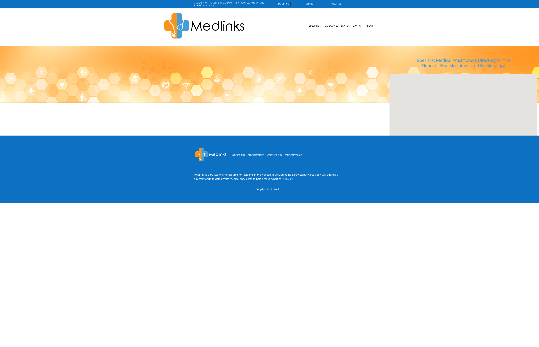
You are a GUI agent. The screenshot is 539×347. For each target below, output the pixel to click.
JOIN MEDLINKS (238, 155)
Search (345, 25)
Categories (331, 25)
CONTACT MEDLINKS (293, 155)
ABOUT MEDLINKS (274, 155)
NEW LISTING (283, 4)
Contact (358, 25)
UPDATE (309, 4)
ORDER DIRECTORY (255, 155)
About (369, 25)
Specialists (315, 25)
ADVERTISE (336, 4)
